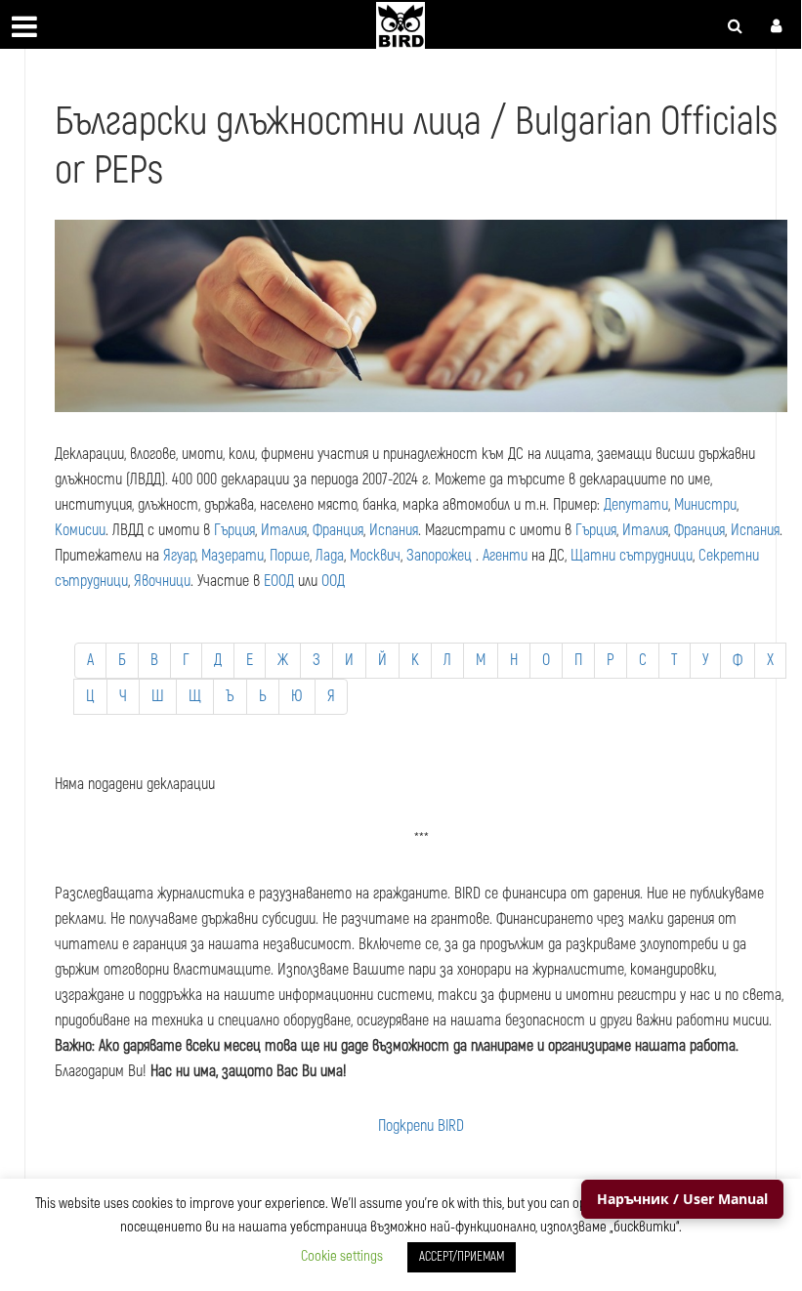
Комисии (80, 530)
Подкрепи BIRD (421, 1126)
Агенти (505, 555)
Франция (338, 530)
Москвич (375, 555)
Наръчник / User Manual (682, 1198)
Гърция (234, 530)
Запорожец (439, 555)
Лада (330, 555)
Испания (393, 530)
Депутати (636, 505)
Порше (290, 555)
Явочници (162, 581)
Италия (284, 530)
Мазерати (232, 555)
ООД (333, 581)
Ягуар (179, 555)
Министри (705, 505)
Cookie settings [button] (342, 1256)
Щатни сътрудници (631, 555)
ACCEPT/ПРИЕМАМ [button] (461, 1257)
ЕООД (279, 581)
